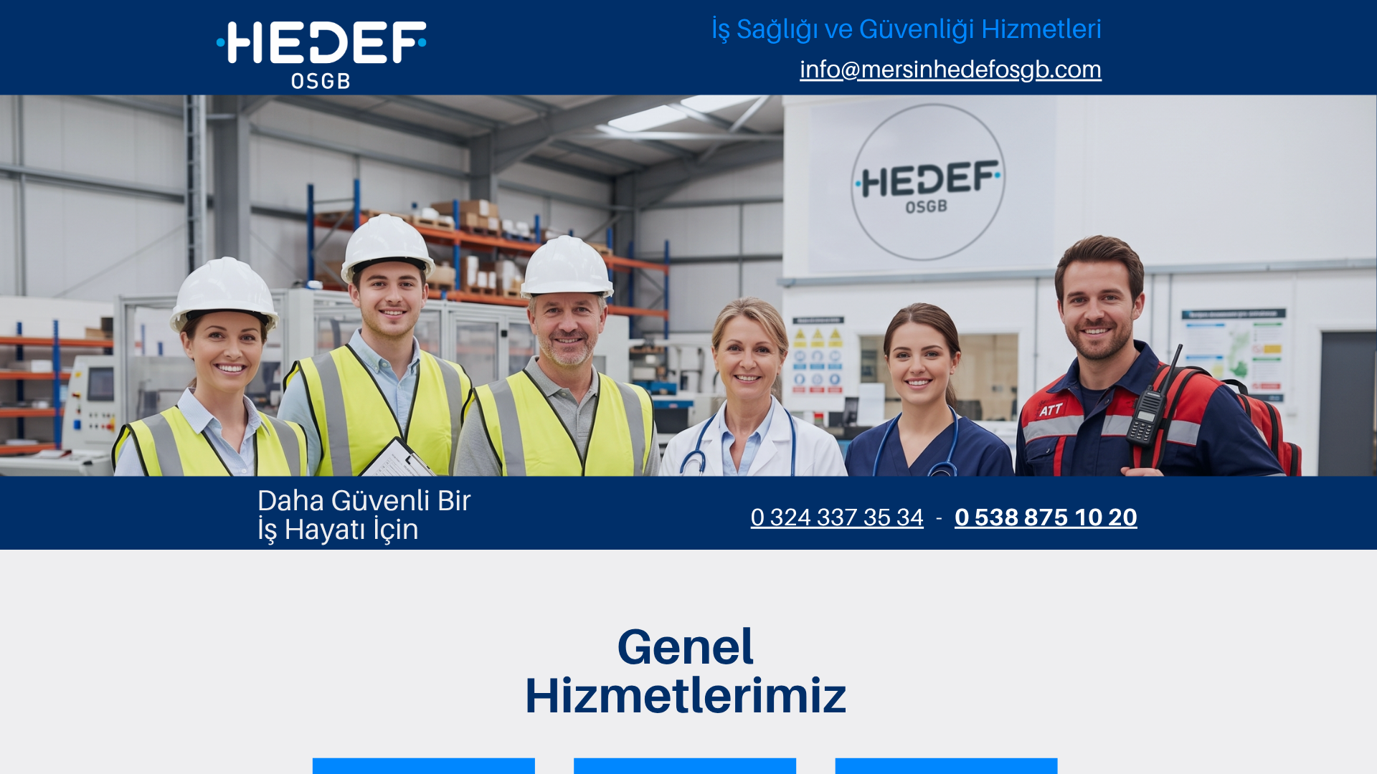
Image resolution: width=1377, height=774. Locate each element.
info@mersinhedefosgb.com (951, 68)
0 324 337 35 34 (837, 516)
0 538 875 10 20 (1046, 516)
